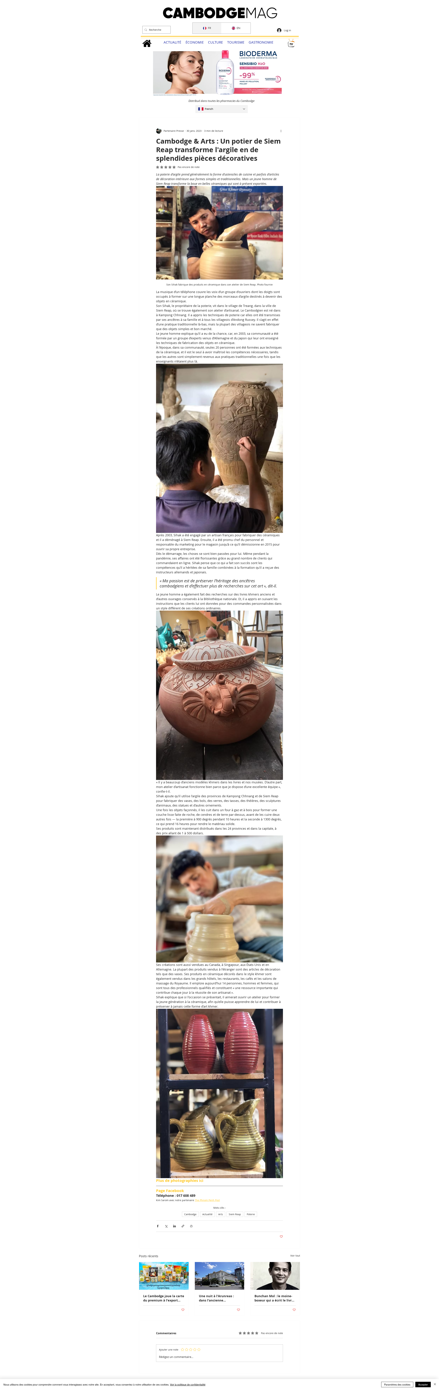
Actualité (207, 1214)
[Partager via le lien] (183, 1226)
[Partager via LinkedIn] (174, 1226)
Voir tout (295, 1255)
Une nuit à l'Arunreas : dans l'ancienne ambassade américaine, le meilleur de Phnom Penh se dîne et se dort (219, 1298)
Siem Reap (235, 1214)
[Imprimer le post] (191, 1226)
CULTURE (215, 42)
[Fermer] (435, 1384)
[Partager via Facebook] (157, 1226)
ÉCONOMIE (195, 42)
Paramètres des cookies (397, 1384)
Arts (220, 1214)
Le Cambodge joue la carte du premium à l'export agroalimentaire (163, 1298)
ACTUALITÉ (172, 42)
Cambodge (190, 1214)
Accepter (423, 1384)
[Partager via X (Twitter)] (166, 1226)
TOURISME (235, 42)
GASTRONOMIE (261, 42)
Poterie (251, 1214)
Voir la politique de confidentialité (187, 1384)
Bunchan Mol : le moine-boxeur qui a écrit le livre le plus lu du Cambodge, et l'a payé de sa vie (274, 1298)
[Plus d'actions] (281, 131)
